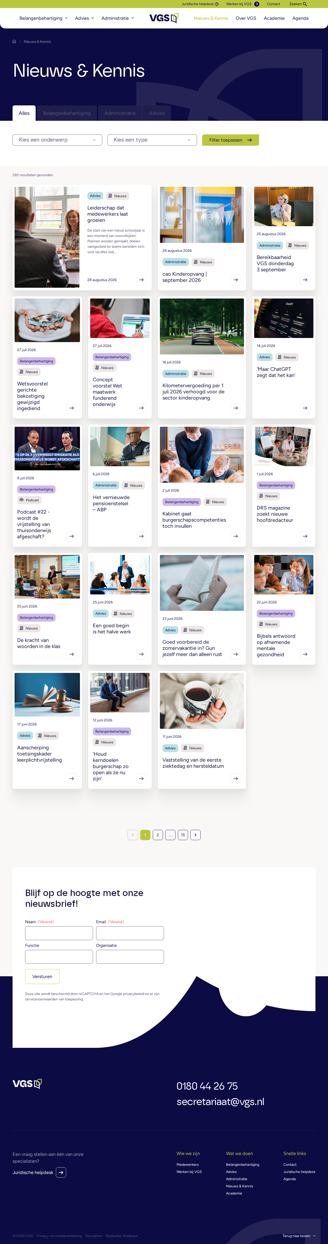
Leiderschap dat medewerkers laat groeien (107, 214)
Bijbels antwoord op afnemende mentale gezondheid (276, 645)
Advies (82, 18)
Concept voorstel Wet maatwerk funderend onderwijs (107, 391)
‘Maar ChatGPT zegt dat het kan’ (276, 372)
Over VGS (246, 18)
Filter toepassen (225, 140)
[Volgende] (195, 835)
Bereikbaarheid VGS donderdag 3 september (275, 263)
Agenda (300, 18)
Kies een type (130, 140)
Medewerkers (188, 1164)
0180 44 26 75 (207, 1086)
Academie (274, 18)
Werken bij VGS (239, 4)
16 (183, 834)
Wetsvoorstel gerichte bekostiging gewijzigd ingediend (32, 396)
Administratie (115, 18)
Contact (273, 4)
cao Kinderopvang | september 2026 (184, 277)
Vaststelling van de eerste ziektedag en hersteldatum (193, 763)
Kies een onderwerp (43, 140)
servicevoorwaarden (41, 999)
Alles (24, 113)
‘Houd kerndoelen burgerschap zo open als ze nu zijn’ (111, 766)
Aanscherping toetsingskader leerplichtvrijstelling (39, 753)
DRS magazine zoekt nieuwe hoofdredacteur (275, 514)
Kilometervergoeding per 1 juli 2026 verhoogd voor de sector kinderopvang (193, 391)
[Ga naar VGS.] (15, 41)
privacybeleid (133, 994)
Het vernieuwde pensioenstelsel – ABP (111, 503)
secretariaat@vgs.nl (220, 1102)
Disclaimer (93, 1236)
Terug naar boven (296, 1236)
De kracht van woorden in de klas (38, 643)
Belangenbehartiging (41, 18)
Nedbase (130, 1236)
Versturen (42, 976)
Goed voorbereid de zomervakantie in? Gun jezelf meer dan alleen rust (192, 648)
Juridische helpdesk (198, 4)
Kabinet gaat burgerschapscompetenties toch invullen (194, 520)
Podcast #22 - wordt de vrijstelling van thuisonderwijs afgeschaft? (34, 524)
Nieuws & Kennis (211, 18)
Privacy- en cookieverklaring (59, 1236)
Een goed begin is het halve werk (112, 628)
